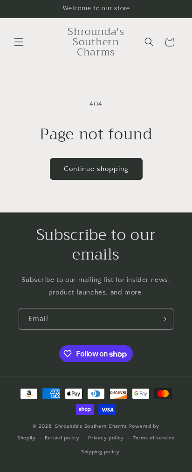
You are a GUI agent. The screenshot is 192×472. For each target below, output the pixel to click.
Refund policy (62, 438)
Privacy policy (106, 438)
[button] (18, 42)
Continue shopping (96, 169)
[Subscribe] (162, 319)
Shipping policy (100, 452)
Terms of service (154, 438)
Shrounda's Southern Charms (92, 426)
